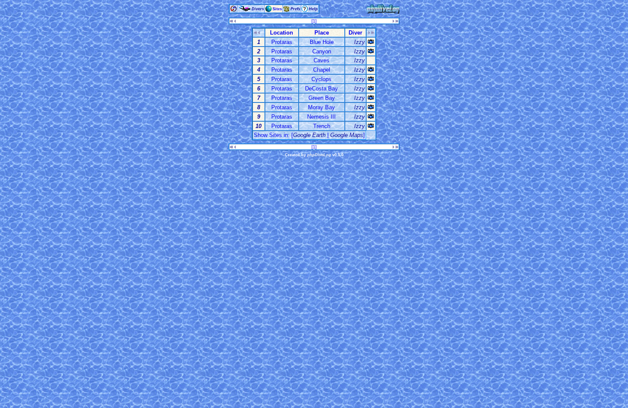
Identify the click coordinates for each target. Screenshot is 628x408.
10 (258, 126)
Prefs (295, 9)
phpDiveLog (319, 155)
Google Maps (346, 135)
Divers (258, 9)
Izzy (359, 42)
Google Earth (309, 135)
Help (313, 9)
